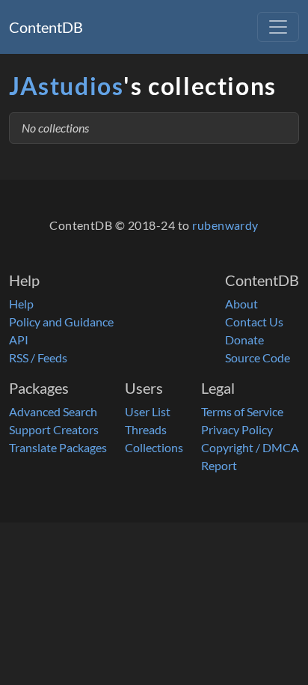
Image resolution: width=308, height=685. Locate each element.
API (18, 339)
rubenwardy (225, 225)
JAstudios (66, 85)
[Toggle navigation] (278, 27)
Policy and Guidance (61, 321)
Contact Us (254, 321)
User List (147, 411)
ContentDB (46, 27)
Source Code (257, 357)
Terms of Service (242, 411)
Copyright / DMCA (250, 447)
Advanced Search (53, 411)
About (241, 303)
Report (219, 465)
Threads (146, 429)
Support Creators (54, 429)
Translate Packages (58, 447)
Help (21, 303)
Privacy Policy (237, 429)
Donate (244, 339)
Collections (154, 447)
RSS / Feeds (38, 357)
